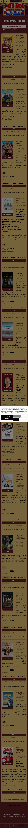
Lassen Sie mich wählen (7, 417)
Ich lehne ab (17, 416)
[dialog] (14, 414)
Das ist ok (16, 419)
